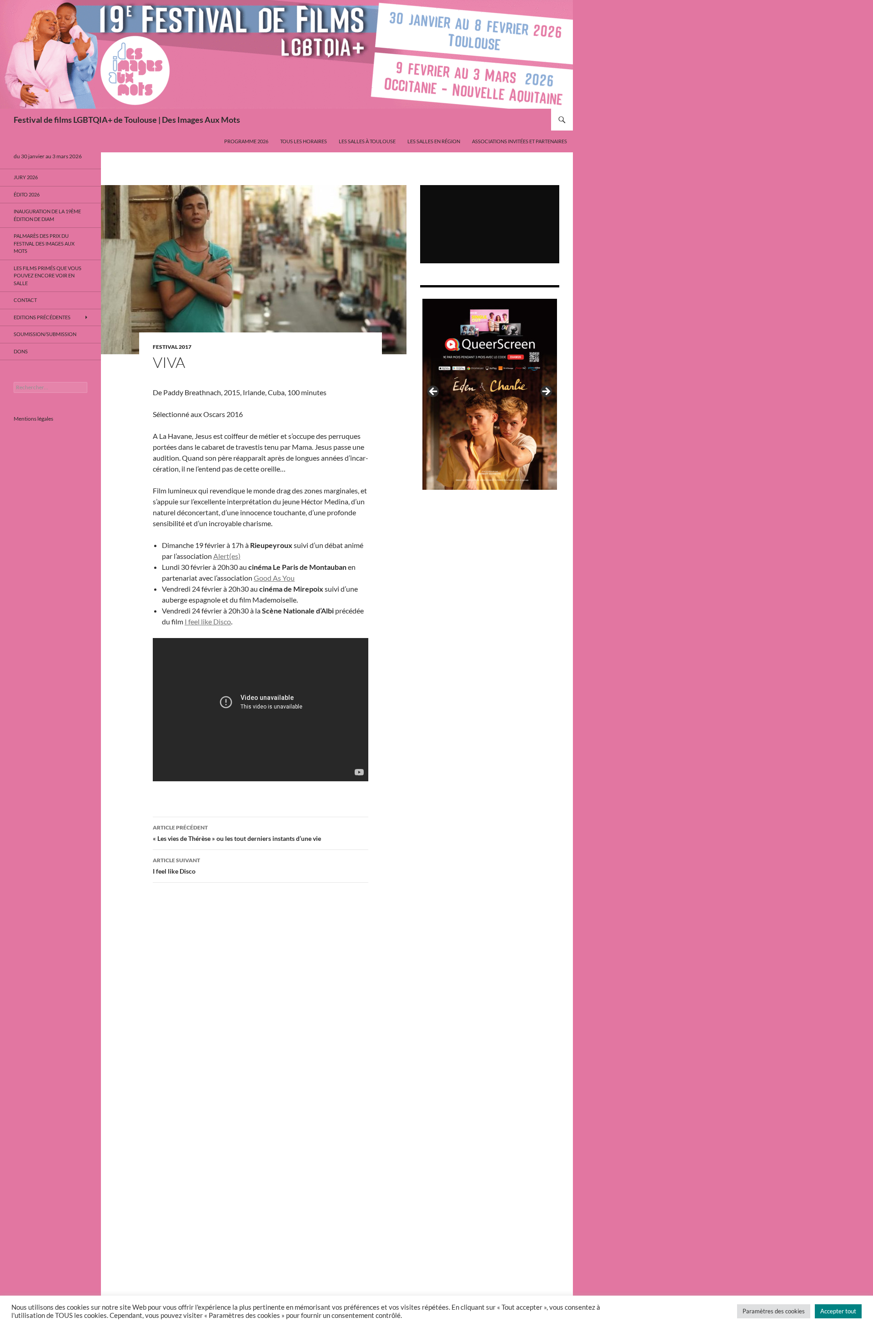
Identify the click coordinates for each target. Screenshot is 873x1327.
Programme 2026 (246, 141)
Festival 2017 (172, 346)
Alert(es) (227, 556)
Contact (25, 300)
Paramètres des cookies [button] (774, 1311)
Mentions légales (33, 418)
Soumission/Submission (45, 334)
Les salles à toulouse (367, 141)
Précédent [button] (434, 392)
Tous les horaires (303, 141)
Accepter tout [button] (838, 1311)
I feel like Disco (208, 621)
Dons (21, 351)
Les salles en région (433, 141)
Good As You (274, 577)
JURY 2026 (26, 177)
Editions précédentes (42, 317)
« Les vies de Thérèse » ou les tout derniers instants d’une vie (237, 833)
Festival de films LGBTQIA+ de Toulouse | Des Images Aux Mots (127, 120)
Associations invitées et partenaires (519, 141)
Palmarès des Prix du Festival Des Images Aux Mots (44, 243)
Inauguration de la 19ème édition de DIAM (47, 215)
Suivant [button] (545, 392)
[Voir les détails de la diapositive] (489, 394)
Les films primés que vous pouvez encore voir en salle (47, 275)
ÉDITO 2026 (27, 194)
